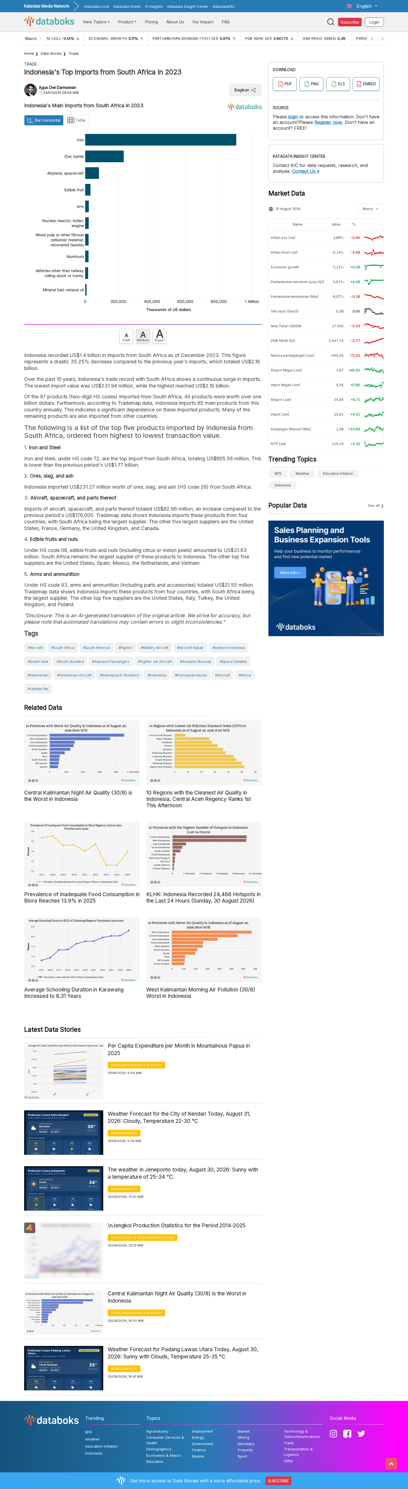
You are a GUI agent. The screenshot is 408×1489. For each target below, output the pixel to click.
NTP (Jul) (278, 444)
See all (374, 505)
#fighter (125, 647)
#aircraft (35, 647)
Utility (288, 1460)
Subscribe (350, 22)
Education (154, 1461)
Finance (199, 1450)
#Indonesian (38, 675)
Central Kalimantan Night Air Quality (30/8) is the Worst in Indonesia (177, 1297)
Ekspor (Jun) (281, 400)
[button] (361, 6)
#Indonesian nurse (191, 675)
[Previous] (372, 38)
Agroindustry (157, 1431)
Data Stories (51, 53)
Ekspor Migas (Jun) (286, 370)
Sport (242, 1456)
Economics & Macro (163, 1455)
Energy (198, 1437)
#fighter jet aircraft (155, 661)
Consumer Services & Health (136, 1065)
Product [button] (125, 21)
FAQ (226, 21)
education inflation (338, 473)
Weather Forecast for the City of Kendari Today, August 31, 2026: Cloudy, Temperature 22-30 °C (179, 1118)
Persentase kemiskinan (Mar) (294, 296)
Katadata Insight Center (187, 6)
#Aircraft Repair (190, 647)
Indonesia (283, 485)
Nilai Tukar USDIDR (286, 326)
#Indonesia (157, 675)
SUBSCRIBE (278, 1480)
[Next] (382, 38)
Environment (202, 1443)
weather (302, 473)
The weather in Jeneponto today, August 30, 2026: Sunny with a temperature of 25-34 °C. (183, 1173)
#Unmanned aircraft (74, 675)
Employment (202, 1431)
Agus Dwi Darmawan (57, 87)
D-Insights (154, 6)
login (293, 116)
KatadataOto (224, 6)
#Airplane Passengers (110, 661)
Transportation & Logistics (298, 1452)
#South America (96, 647)
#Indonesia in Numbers (119, 675)
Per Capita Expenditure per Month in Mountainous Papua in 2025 (179, 1049)
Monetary (246, 1443)
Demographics (124, 1133)
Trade (74, 53)
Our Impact (202, 21)
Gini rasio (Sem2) (284, 311)
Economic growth (285, 267)
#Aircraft (222, 675)
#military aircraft (154, 647)
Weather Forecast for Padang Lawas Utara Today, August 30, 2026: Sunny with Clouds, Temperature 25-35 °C (183, 1353)
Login (374, 22)
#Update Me (38, 688)
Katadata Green (127, 6)
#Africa (245, 675)
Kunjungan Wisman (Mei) (291, 429)
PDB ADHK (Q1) (283, 341)
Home (29, 53)
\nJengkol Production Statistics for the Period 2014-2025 (177, 1225)
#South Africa (62, 647)
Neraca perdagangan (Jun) (292, 355)
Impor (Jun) (280, 414)
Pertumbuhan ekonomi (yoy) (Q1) (297, 282)
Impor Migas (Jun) (285, 385)
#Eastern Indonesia (228, 647)
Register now (328, 122)
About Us (175, 21)
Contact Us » (305, 171)
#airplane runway (195, 661)
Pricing (151, 21)
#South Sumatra (70, 661)
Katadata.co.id (96, 6)
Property (245, 1450)
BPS (278, 473)
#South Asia (38, 661)
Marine (198, 1456)
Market (244, 1431)
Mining (243, 1437)
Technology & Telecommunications (142, 1238)
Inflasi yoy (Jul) (283, 238)
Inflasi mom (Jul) (284, 252)
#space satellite (233, 661)
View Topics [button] (94, 21)
